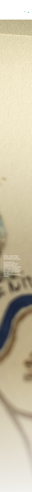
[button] (25, 11)
